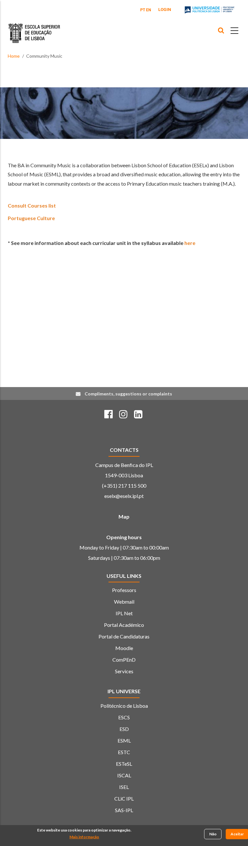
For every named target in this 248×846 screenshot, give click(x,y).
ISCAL (124, 775)
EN (148, 10)
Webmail (124, 601)
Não (213, 833)
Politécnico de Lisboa (124, 706)
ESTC (124, 752)
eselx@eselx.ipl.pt (124, 496)
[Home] (34, 28)
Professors (124, 590)
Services (124, 671)
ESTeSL (124, 764)
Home (14, 56)
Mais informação (84, 836)
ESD (124, 729)
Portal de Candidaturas (124, 636)
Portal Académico (124, 625)
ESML (124, 740)
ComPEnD (124, 659)
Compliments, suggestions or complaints (128, 393)
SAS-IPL (124, 810)
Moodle (124, 648)
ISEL (124, 787)
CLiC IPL (124, 798)
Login (164, 9)
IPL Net (124, 613)
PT (142, 10)
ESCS (124, 717)
